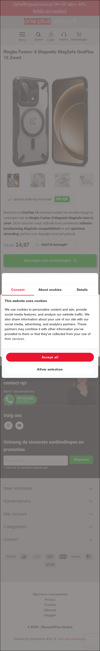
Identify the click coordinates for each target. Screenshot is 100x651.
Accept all (50, 357)
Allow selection (50, 369)
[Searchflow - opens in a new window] (89, 278)
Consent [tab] (18, 289)
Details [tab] (82, 289)
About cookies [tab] (50, 289)
